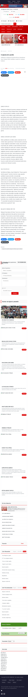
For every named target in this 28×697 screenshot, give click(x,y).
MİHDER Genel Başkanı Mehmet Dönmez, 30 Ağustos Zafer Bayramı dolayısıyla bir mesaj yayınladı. (16, 509)
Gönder (15, 293)
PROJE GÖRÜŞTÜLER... (7, 522)
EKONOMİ (20, 29)
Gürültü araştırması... (6, 617)
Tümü (22, 543)
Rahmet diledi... (5, 578)
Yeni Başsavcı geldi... (6, 555)
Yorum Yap (5, 75)
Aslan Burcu (3, 659)
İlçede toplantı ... (5, 567)
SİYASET (3, 26)
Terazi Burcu (4, 662)
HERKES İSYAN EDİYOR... (7, 528)
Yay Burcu (3, 665)
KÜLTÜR (21, 26)
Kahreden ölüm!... (6, 614)
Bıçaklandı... (4, 575)
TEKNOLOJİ (9, 29)
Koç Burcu (3, 652)
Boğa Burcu (3, 654)
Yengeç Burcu (4, 657)
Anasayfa (4, 20)
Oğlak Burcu (4, 667)
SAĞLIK (3, 29)
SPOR (14, 29)
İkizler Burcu (4, 655)
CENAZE (9, 31)
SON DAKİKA (15, 26)
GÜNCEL (3, 31)
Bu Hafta (20, 551)
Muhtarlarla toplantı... (6, 606)
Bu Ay (24, 551)
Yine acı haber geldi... (7, 561)
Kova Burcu (3, 668)
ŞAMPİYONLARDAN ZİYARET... (8, 525)
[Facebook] (2, 694)
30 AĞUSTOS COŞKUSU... (7, 519)
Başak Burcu (4, 660)
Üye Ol (11, 2)
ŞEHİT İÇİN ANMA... (6, 537)
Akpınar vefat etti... (6, 581)
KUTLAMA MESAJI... (6, 513)
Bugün (14, 551)
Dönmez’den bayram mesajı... (8, 569)
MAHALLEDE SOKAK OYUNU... (8, 531)
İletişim (18, 1)
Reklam (13, 1)
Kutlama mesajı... (5, 572)
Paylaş (4, 72)
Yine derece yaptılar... (7, 600)
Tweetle (11, 72)
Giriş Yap (17, 2)
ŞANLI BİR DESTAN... (13, 507)
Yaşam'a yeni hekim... (7, 564)
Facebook (6, 11)
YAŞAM (8, 26)
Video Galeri (12, 20)
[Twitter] (4, 694)
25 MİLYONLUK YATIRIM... (7, 534)
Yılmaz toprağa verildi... (7, 594)
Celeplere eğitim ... (6, 603)
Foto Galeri (19, 20)
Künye (9, 1)
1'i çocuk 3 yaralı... (6, 609)
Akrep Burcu (4, 663)
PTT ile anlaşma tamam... (7, 558)
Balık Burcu (3, 670)
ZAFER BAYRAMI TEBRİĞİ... (8, 516)
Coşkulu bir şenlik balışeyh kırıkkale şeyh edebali (12, 248)
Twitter (13, 11)
